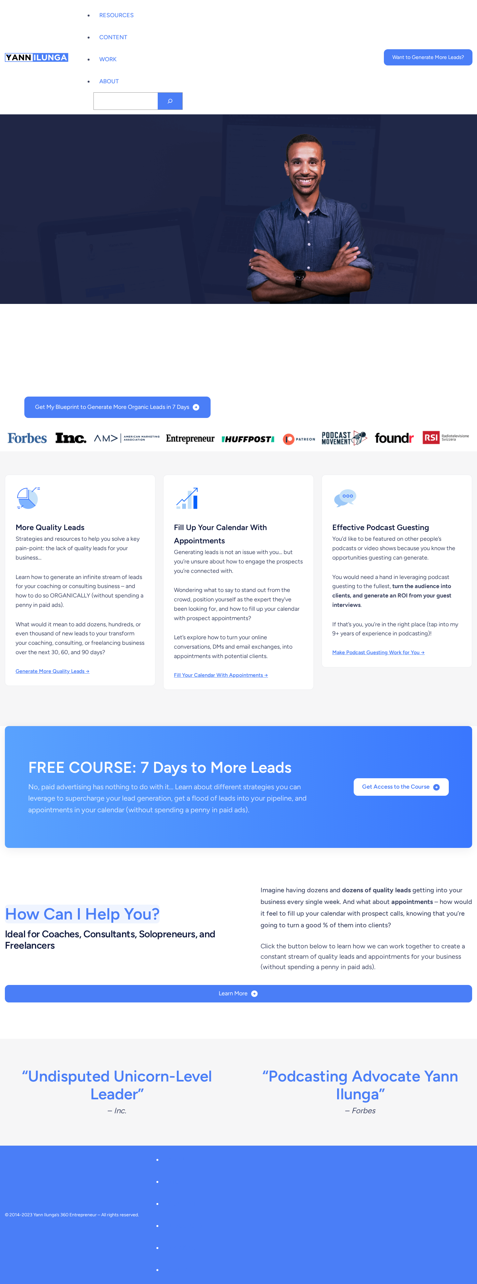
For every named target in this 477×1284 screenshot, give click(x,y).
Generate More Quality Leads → (53, 671)
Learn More (233, 993)
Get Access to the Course (396, 786)
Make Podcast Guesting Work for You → (378, 652)
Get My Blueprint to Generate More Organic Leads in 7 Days (112, 407)
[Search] (170, 101)
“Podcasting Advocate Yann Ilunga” (360, 1085)
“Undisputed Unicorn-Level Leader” (117, 1085)
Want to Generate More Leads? (428, 57)
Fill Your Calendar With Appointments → (221, 675)
